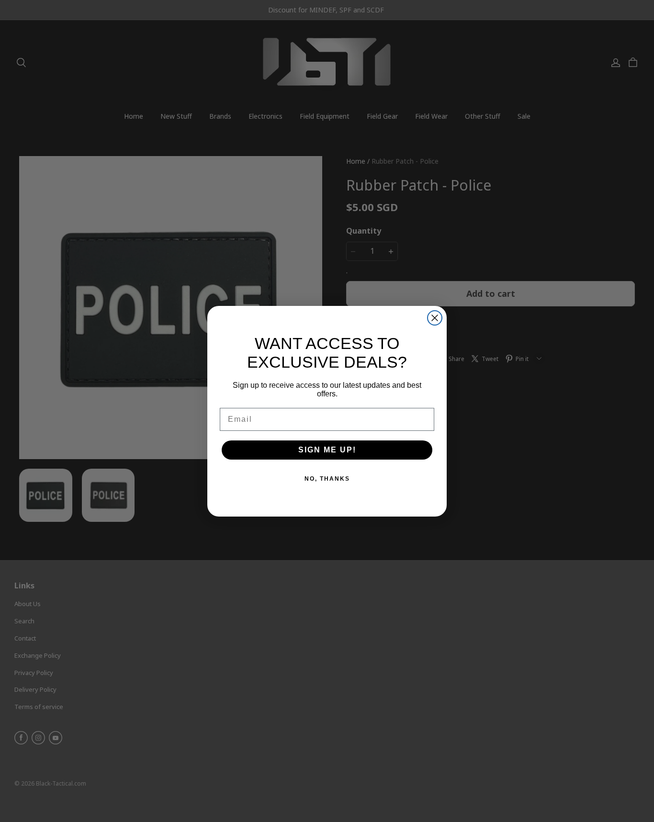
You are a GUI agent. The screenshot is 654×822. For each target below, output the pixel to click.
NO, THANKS (327, 478)
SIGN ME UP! (327, 450)
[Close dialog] (435, 318)
